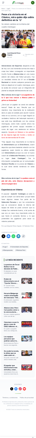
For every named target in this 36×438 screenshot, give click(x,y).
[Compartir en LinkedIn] (18, 236)
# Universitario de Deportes (19, 247)
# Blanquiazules (8, 250)
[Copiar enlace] (23, 236)
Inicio (3, 8)
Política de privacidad (27, 397)
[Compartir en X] (3, 236)
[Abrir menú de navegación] (3, 2)
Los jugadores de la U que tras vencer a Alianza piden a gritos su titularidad (18, 97)
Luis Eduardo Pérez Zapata (14, 54)
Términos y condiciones (10, 397)
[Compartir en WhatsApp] (13, 236)
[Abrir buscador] (32, 2)
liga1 (8, 8)
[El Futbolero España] (18, 2)
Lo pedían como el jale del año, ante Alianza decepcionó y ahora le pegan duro (18, 181)
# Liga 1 (5, 247)
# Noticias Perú (20, 250)
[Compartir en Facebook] (8, 236)
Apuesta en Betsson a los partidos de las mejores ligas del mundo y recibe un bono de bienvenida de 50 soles (18, 135)
